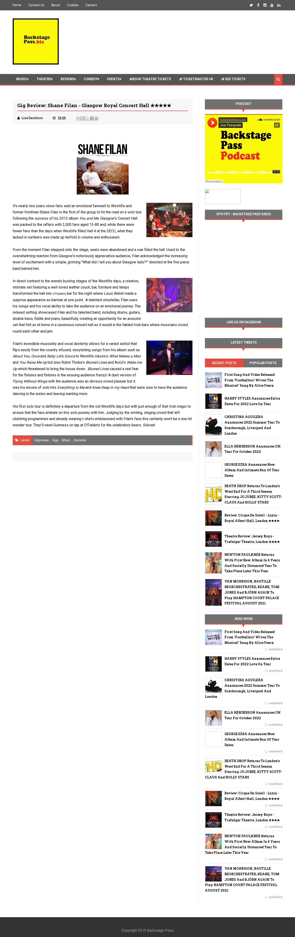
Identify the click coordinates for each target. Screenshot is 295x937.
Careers (91, 5)
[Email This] (79, 118)
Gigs (55, 440)
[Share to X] (87, 118)
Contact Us (36, 5)
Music (21, 79)
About (55, 5)
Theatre (43, 79)
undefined (275, 649)
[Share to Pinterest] (96, 118)
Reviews (67, 79)
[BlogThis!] (83, 118)
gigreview (42, 440)
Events (113, 79)
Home (17, 5)
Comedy (90, 79)
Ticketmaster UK (197, 79)
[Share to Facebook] (92, 118)
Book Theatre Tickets (152, 79)
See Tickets (234, 79)
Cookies (73, 5)
